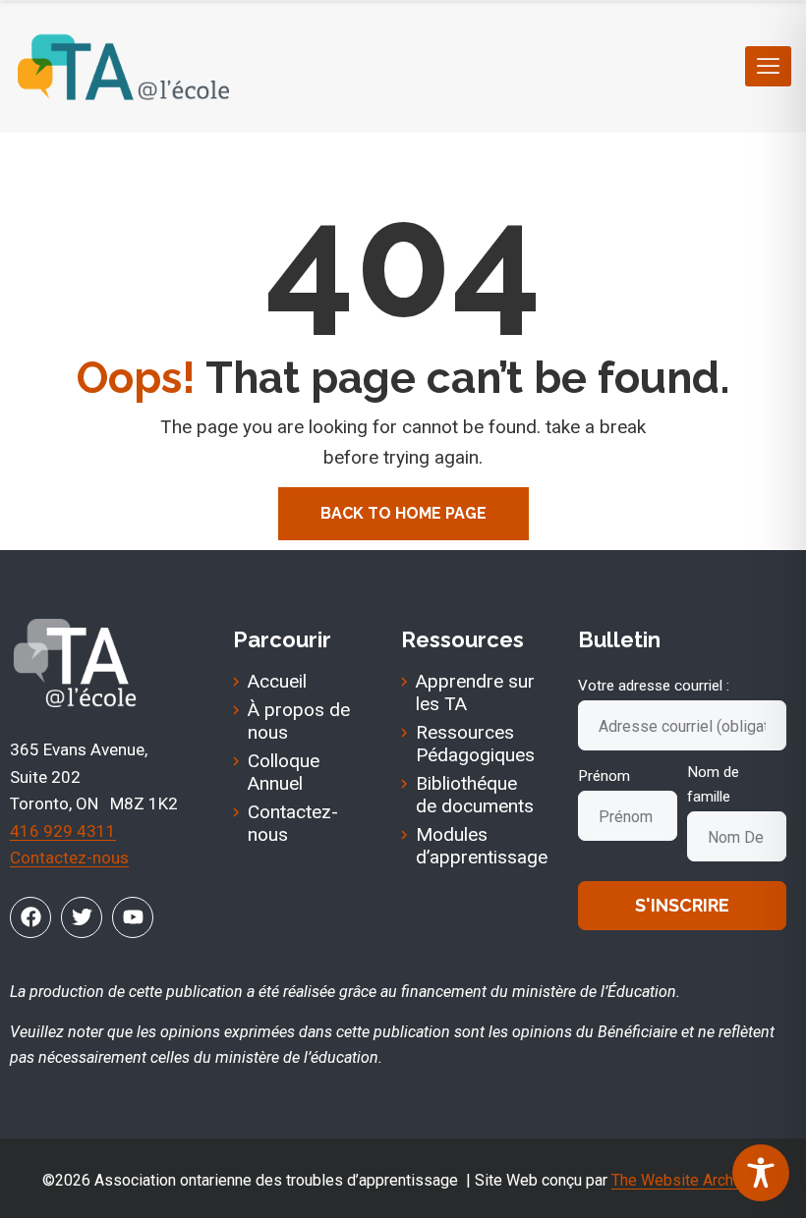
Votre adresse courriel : (653, 685)
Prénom (604, 776)
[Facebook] (30, 917)
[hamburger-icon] (768, 66)
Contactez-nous (69, 857)
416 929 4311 (63, 831)
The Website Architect (687, 1180)
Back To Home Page (403, 513)
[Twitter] (81, 917)
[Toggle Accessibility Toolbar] (760, 1172)
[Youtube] (132, 917)
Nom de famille (713, 784)
